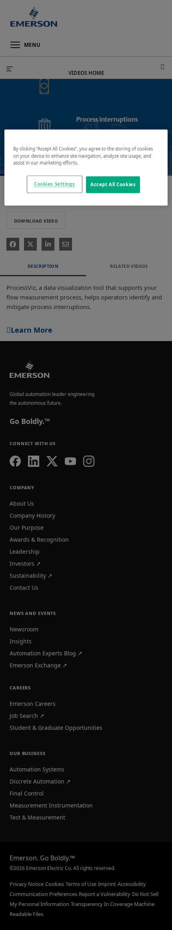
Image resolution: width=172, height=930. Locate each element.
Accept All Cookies (113, 184)
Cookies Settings (54, 184)
